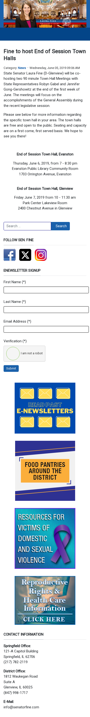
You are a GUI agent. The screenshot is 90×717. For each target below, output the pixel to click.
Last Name (12, 302)
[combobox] (27, 226)
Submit (11, 368)
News (22, 68)
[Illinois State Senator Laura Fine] (45, 13)
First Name (12, 282)
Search (61, 226)
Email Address (15, 321)
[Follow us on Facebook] (10, 255)
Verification (13, 341)
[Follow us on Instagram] (41, 255)
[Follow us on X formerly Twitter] (25, 255)
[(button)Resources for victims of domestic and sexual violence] (45, 538)
